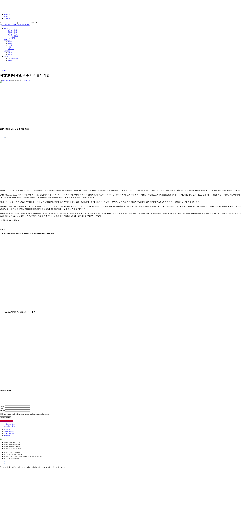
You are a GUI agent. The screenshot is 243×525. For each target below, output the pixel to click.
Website (2, 410)
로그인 (6, 16)
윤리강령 (7, 435)
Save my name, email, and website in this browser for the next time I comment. (25, 414)
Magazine (8, 507)
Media (7, 515)
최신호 (10, 509)
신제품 (10, 498)
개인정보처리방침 (10, 431)
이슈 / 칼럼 (12, 487)
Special (7, 472)
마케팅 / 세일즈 (14, 484)
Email (2, 408)
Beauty (11, 495)
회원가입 (7, 14)
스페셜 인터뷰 (13, 481)
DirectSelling (6, 80)
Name (2, 406)
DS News (3, 70)
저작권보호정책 (9, 433)
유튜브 (10, 521)
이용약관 (7, 429)
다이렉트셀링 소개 (10, 424)
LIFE (9, 501)
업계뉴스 (11, 504)
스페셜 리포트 (13, 475)
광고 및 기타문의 (9, 426)
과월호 (10, 512)
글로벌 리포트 (13, 478)
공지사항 (7, 18)
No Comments (25, 80)
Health (11, 492)
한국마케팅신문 (14, 518)
